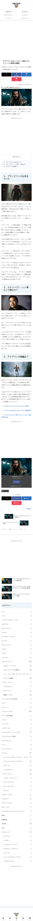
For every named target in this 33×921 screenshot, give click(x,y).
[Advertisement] (16, 40)
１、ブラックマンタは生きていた (12, 162)
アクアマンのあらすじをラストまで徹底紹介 (17, 410)
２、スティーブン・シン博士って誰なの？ (15, 164)
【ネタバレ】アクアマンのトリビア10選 (16, 406)
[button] (29, 487)
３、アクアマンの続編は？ (11, 166)
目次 (14, 156)
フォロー (17, 482)
